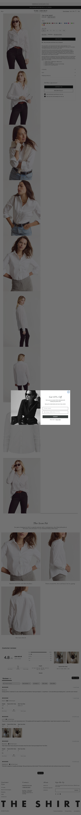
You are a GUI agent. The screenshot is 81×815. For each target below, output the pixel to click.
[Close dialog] (68, 392)
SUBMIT (55, 416)
